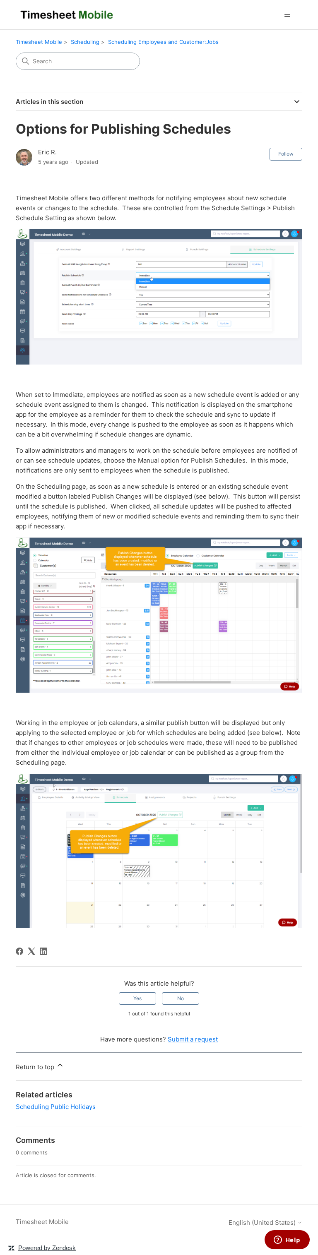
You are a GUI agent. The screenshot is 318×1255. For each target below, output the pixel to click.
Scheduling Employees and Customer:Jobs (163, 41)
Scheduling (85, 41)
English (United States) (263, 1222)
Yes (137, 998)
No (180, 998)
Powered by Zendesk (47, 1247)
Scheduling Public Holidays (56, 1107)
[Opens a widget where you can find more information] (287, 1240)
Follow (286, 154)
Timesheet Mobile (39, 41)
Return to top (36, 1067)
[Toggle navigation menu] (287, 15)
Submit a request (193, 1039)
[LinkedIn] (43, 951)
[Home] (67, 14)
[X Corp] (31, 951)
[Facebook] (19, 951)
